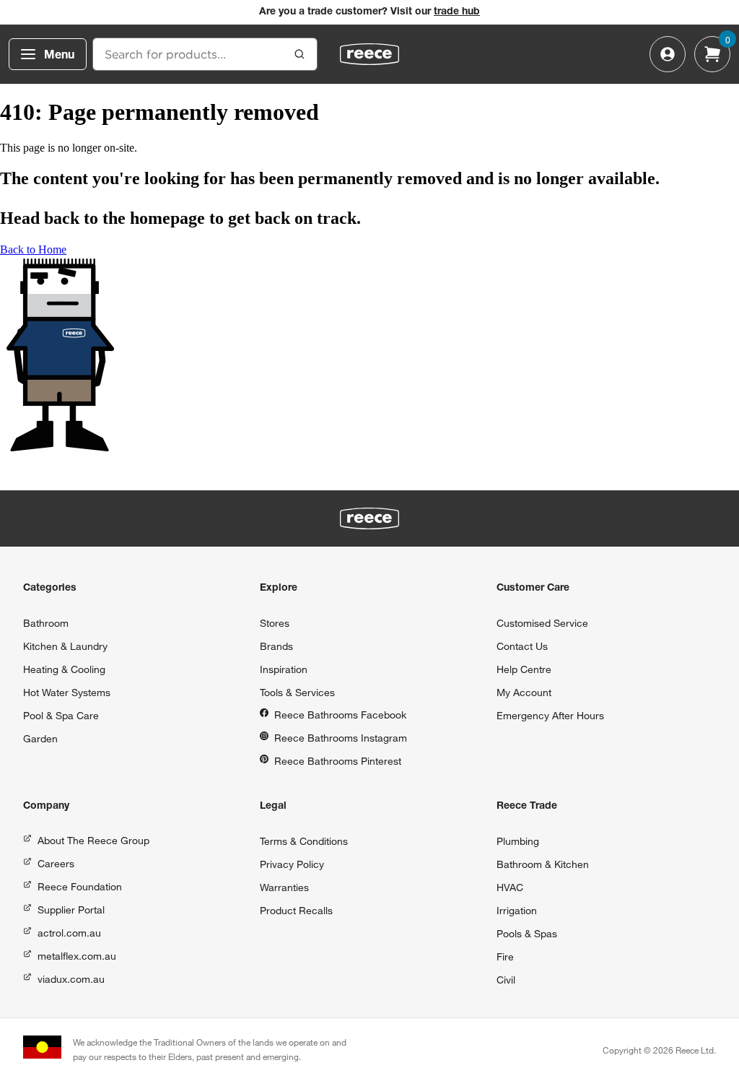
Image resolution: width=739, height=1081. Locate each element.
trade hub (457, 12)
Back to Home (33, 249)
